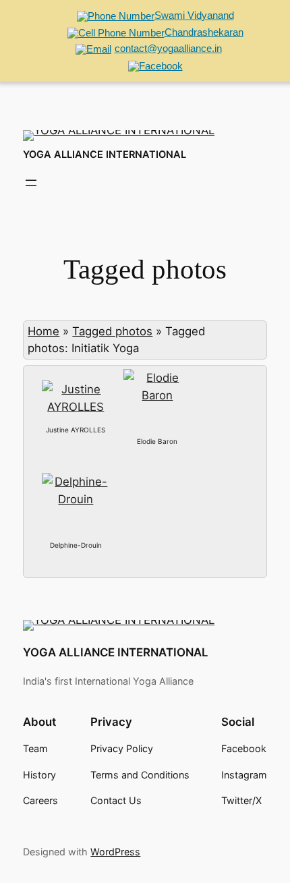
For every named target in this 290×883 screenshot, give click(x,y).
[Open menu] (31, 183)
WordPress (115, 851)
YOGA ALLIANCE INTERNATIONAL (104, 154)
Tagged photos (112, 331)
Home (43, 331)
